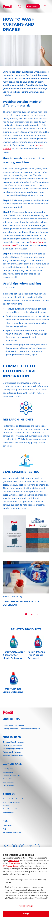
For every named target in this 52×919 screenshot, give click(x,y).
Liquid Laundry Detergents (13, 725)
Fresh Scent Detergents (12, 745)
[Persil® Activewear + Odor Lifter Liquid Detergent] (14, 652)
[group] (26, 590)
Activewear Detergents (12, 752)
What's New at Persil (11, 802)
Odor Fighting (8, 782)
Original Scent (36, 242)
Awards (6, 805)
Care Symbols (8, 785)
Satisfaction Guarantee (12, 832)
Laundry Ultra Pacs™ (11, 729)
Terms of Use (13, 860)
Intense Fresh (10, 245)
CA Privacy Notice (10, 866)
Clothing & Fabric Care (12, 775)
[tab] (26, 614)
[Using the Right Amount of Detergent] (26, 585)
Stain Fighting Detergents (13, 749)
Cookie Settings (26, 906)
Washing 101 (8, 772)
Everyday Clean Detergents (13, 742)
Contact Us (7, 826)
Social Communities (10, 809)
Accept (26, 913)
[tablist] (26, 614)
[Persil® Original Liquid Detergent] (14, 687)
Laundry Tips (8, 769)
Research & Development (13, 799)
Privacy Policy (14, 863)
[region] (26, 883)
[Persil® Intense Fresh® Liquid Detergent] (38, 652)
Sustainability (8, 812)
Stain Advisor (8, 779)
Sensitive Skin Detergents (13, 755)
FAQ (4, 829)
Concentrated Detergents (30, 729)
